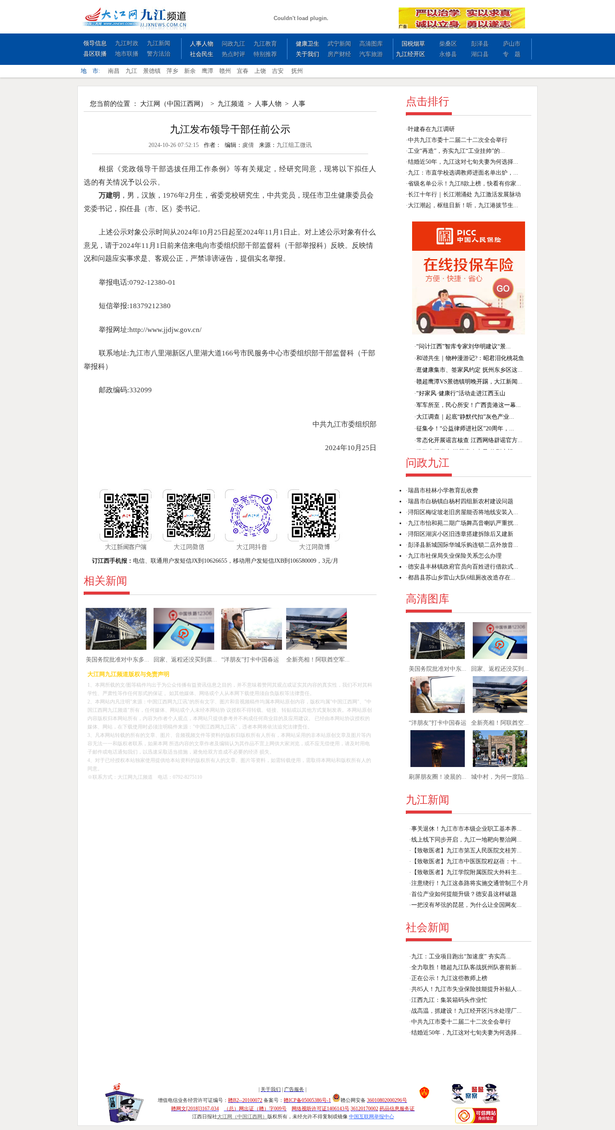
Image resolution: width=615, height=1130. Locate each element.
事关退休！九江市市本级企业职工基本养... (466, 829)
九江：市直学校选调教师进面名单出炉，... (463, 173)
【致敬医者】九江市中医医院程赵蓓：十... (466, 861)
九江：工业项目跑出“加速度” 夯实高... (461, 956)
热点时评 (233, 54)
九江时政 (126, 43)
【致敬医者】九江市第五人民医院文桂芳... (466, 850)
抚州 (297, 71)
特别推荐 (265, 54)
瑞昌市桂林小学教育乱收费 (443, 490)
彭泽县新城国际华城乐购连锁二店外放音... (463, 545)
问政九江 (233, 44)
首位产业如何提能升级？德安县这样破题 (464, 894)
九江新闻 (158, 43)
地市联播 (126, 54)
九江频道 (231, 103)
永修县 (448, 54)
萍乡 (172, 71)
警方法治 (158, 54)
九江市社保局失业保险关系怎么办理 (455, 556)
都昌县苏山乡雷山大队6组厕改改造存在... (461, 577)
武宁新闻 (339, 44)
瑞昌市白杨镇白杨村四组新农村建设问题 (460, 501)
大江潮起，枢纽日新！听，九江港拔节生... (463, 205)
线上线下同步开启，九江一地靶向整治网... (466, 840)
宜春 (243, 71)
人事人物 (201, 44)
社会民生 (201, 54)
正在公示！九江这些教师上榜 (449, 978)
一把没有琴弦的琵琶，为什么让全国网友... (466, 905)
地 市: (90, 71)
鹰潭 (207, 71)
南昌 (114, 71)
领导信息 (95, 43)
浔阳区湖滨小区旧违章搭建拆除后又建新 (460, 534)
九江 (131, 71)
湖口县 (480, 54)
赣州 (225, 71)
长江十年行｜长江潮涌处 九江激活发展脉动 (464, 194)
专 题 (511, 54)
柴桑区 (448, 44)
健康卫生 (307, 44)
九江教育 (265, 44)
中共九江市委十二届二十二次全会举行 (457, 140)
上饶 (260, 71)
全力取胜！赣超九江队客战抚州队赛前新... (466, 967)
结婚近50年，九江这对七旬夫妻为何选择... (463, 162)
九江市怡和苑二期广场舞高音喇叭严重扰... (463, 523)
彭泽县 (480, 44)
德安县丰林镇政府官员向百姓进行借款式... (463, 567)
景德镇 (152, 71)
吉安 (278, 71)
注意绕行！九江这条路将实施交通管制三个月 (469, 883)
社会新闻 (427, 928)
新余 (190, 71)
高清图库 (371, 44)
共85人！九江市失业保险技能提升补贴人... (466, 989)
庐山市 (511, 44)
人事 (298, 103)
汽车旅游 (371, 54)
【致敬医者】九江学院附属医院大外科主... (466, 872)
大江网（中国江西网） (173, 103)
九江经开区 (410, 54)
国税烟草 (413, 44)
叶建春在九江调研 (431, 129)
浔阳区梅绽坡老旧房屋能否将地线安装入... (463, 512)
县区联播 (95, 54)
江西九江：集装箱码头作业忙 (449, 1000)
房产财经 (339, 54)
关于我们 (307, 54)
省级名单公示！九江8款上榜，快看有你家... (464, 183)
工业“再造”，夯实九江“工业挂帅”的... (456, 151)
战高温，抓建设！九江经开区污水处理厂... (466, 1011)
